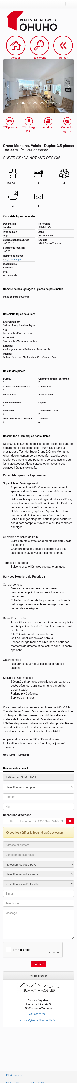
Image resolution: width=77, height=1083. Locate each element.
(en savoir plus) (15, 259)
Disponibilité (10, 263)
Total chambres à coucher (17, 418)
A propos (16, 1075)
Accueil (15, 57)
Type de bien (10, 232)
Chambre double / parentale (53, 378)
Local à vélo (9, 394)
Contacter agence (67, 129)
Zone (41, 232)
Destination (9, 223)
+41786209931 (38, 1014)
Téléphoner (10, 127)
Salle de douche (12, 402)
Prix (5, 271)
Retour (63, 57)
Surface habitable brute (16, 240)
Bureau (7, 378)
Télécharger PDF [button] (29, 129)
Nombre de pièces (13, 255)
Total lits (43, 418)
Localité (42, 240)
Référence (44, 223)
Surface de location (14, 247)
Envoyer (38, 964)
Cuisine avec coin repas (16, 386)
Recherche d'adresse (17, 815)
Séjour (42, 402)
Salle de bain (45, 394)
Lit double (8, 410)
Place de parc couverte (16, 296)
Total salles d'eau (48, 410)
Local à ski (44, 386)
